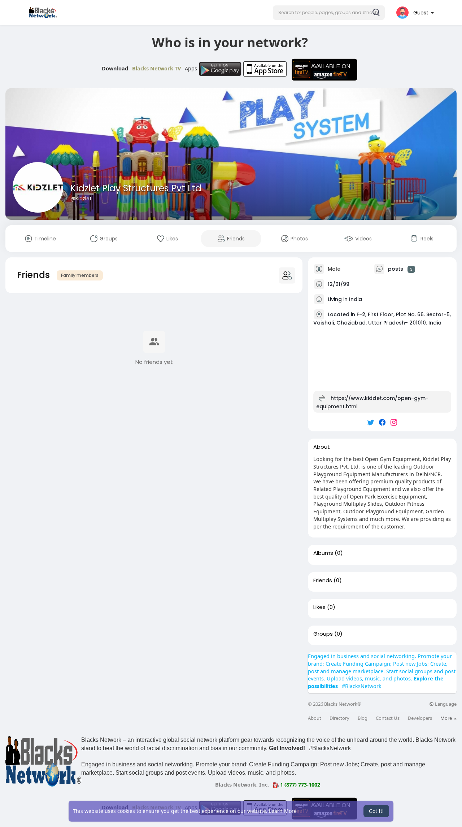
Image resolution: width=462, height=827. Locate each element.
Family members (80, 275)
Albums (323, 553)
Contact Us (388, 718)
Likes (319, 607)
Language (445, 704)
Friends (322, 580)
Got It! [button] (376, 811)
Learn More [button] (283, 811)
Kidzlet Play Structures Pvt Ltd (135, 188)
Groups (323, 634)
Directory (339, 718)
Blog (362, 718)
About (314, 718)
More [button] (446, 718)
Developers (420, 718)
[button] (329, 12)
